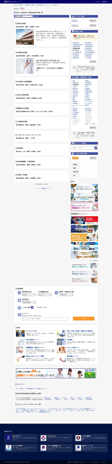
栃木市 (72, 398)
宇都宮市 (56, 398)
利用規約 (69, 462)
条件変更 (75, 158)
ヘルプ (89, 462)
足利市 (79, 398)
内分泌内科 (88, 110)
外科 (86, 86)
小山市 (64, 398)
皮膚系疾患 (88, 48)
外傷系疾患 (88, 56)
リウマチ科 (88, 103)
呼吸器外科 (76, 92)
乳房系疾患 (76, 50)
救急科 (74, 116)
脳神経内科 (76, 82)
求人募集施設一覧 (30, 388)
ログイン (97, 1)
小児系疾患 (76, 56)
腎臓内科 (75, 110)
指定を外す (93, 20)
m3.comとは (103, 462)
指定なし (75, 25)
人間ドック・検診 (90, 123)
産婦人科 (87, 96)
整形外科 (75, 88)
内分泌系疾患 (89, 50)
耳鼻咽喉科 (88, 99)
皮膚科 (87, 94)
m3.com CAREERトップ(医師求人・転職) (24, 5)
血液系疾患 (76, 54)
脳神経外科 (88, 90)
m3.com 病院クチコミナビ (70, 408)
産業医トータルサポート (46, 410)
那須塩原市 (88, 398)
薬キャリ (72, 410)
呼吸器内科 (88, 82)
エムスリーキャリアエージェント (37, 408)
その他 (74, 118)
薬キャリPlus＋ (20, 412)
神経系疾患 (76, 42)
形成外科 (87, 88)
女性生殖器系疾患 (90, 52)
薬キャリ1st (80, 410)
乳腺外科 (75, 114)
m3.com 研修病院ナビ (86, 408)
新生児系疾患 (89, 54)
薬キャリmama (90, 410)
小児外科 (75, 94)
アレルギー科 (89, 101)
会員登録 (104, 1)
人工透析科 (76, 112)
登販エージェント (32, 412)
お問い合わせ (96, 462)
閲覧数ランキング (42, 388)
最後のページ (46, 188)
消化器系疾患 (89, 46)
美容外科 (75, 90)
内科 (74, 81)
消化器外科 (88, 108)
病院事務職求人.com (45, 412)
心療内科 (75, 103)
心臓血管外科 (89, 92)
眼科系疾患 (88, 42)
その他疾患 (88, 57)
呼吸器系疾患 (89, 44)
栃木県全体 (47, 398)
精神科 (87, 81)
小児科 (74, 86)
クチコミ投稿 (19, 388)
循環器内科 (88, 84)
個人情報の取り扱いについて (80, 462)
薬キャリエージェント (62, 410)
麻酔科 (87, 105)
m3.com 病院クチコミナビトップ (43, 5)
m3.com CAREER (21, 408)
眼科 (74, 99)
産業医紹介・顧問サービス (30, 410)
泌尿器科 (75, 96)
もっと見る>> (94, 260)
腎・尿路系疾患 (77, 52)
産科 (74, 97)
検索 (83, 318)
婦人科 (87, 97)
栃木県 (75, 20)
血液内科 (75, 108)
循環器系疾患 (76, 46)
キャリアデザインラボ (54, 408)
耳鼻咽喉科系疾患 (78, 44)
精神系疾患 (76, 57)
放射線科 (75, 101)
